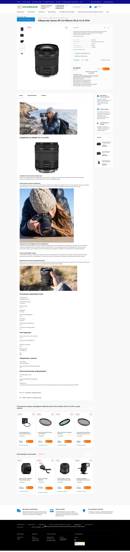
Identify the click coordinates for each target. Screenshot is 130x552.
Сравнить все (41, 454)
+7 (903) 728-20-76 (59, 6)
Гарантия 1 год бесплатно (81, 56)
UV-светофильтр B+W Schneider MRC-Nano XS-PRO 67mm (25, 434)
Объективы (28, 392)
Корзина (34, 537)
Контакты (58, 1)
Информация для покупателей (70, 1)
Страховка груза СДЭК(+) (83, 53)
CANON (24, 397)
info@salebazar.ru (59, 8)
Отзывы (18, 538)
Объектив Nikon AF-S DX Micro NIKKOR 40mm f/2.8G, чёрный (64, 480)
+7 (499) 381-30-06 (59, 5)
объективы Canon (36, 397)
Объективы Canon (36, 392)
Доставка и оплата (37, 1)
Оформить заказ (35, 540)
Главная (19, 1)
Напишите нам (20, 537)
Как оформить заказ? (49, 1)
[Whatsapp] (65, 5)
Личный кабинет (35, 538)
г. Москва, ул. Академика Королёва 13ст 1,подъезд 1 (85, 75)
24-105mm (29, 397)
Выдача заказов (26, 1)
